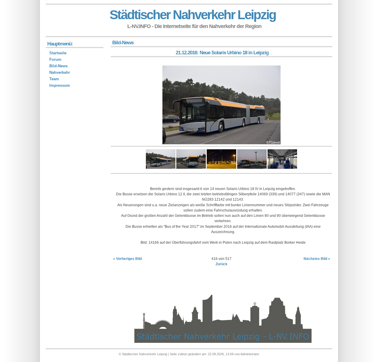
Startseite (57, 53)
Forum (55, 59)
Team (54, 79)
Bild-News (58, 66)
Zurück (221, 264)
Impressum (59, 85)
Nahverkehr (59, 72)
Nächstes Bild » (317, 259)
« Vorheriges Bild (127, 259)
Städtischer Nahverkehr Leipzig (193, 14)
